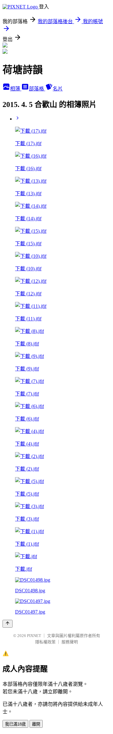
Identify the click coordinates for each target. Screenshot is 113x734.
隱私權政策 (45, 642)
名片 (58, 88)
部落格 (37, 88)
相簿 (15, 88)
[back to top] (8, 624)
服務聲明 (70, 642)
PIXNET (34, 635)
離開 (36, 724)
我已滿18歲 (15, 724)
